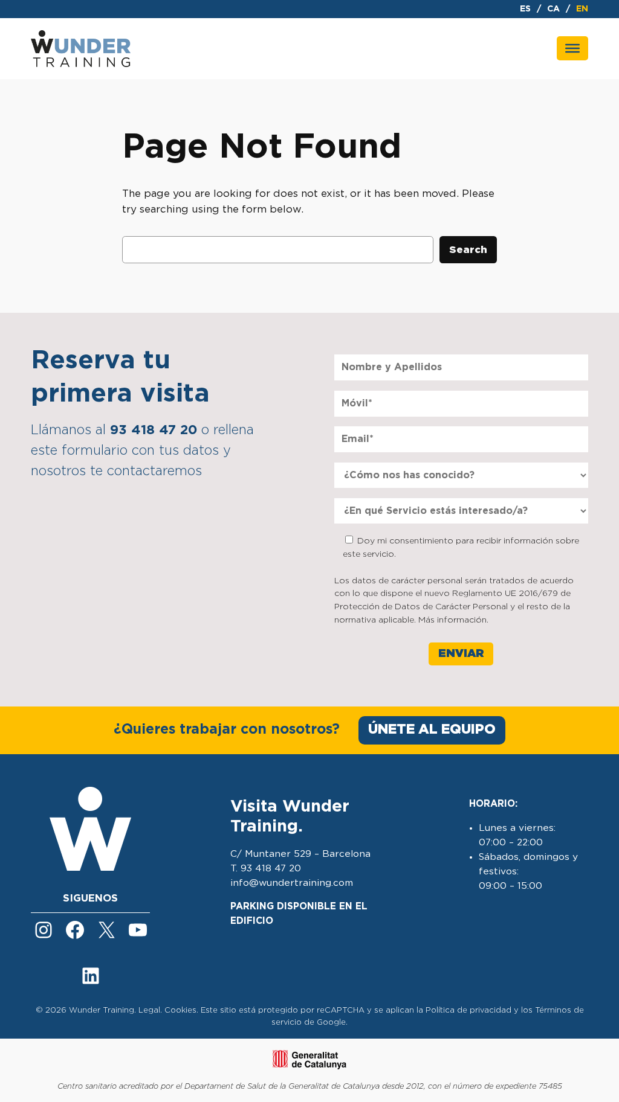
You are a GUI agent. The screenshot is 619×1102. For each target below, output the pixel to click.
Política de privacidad (468, 1010)
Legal (149, 1010)
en (582, 9)
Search (468, 250)
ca (553, 9)
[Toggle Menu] (572, 48)
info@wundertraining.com (291, 883)
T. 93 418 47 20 (265, 868)
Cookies (180, 1010)
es (525, 9)
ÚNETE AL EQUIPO (432, 730)
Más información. (453, 620)
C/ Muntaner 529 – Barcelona (300, 854)
